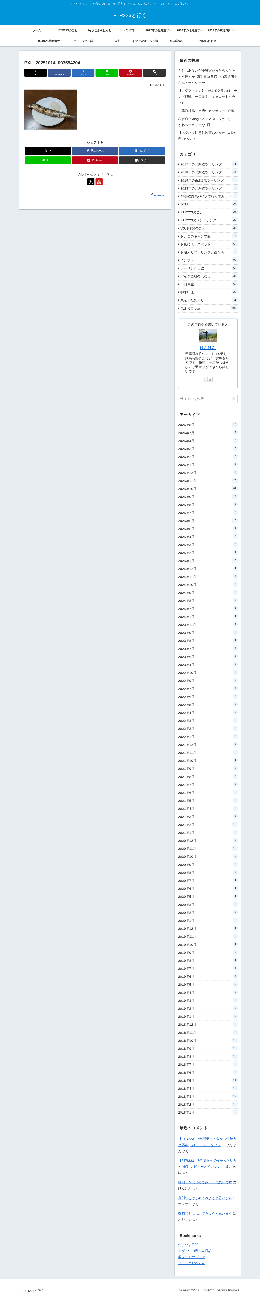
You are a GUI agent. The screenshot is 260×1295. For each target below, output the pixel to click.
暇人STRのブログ (191, 1257)
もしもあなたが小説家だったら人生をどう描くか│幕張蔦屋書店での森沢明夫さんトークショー (207, 76)
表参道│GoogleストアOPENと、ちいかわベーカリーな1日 (206, 122)
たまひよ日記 (188, 1245)
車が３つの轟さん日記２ (196, 1251)
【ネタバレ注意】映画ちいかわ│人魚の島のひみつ (207, 136)
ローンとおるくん (191, 1263)
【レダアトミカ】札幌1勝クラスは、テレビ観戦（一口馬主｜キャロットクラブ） (207, 97)
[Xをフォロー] (90, 181)
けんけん (208, 348)
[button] (154, 73)
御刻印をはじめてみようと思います (205, 1182)
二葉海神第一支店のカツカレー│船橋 (206, 111)
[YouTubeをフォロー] (99, 181)
